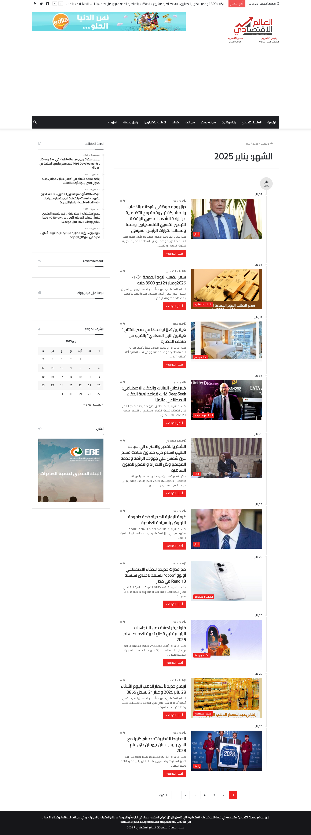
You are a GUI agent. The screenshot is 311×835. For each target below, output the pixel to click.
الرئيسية (271, 122)
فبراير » (87, 404)
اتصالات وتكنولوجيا (155, 122)
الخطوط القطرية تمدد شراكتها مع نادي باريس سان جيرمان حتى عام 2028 (156, 744)
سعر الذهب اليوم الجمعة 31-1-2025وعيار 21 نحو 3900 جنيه (159, 280)
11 (52, 367)
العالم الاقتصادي (251, 122)
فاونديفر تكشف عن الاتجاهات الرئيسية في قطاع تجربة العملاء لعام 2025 (155, 633)
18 (52, 376)
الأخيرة (163, 795)
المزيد (113, 122)
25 (52, 385)
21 (89, 385)
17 (61, 376)
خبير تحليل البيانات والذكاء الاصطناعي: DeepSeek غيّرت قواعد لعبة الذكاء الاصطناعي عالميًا (154, 394)
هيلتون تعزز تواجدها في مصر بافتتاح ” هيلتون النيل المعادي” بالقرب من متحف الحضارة (154, 335)
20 (98, 385)
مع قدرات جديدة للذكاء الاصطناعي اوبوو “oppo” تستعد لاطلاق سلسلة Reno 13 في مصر (155, 575)
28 (89, 393)
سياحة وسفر (208, 122)
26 (42, 385)
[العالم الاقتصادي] (253, 30)
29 (80, 393)
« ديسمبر (98, 404)
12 (42, 367)
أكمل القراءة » (174, 253)
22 (80, 385)
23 (70, 385)
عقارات (176, 122)
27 (98, 393)
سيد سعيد (178, 200)
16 (70, 376)
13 (98, 376)
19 (42, 376)
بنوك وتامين (229, 122)
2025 (255, 143)
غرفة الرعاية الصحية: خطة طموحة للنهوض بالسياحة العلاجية (157, 519)
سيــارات (190, 122)
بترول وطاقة (130, 122)
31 (61, 393)
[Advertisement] (155, 84)
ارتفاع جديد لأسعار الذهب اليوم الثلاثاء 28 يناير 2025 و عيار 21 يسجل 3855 (153, 689)
